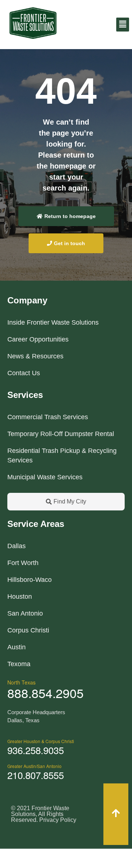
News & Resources (35, 356)
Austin (16, 647)
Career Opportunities (38, 339)
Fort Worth (22, 562)
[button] (122, 25)
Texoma (18, 664)
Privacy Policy (57, 820)
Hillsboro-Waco (29, 579)
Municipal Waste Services (44, 477)
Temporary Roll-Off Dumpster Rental (60, 434)
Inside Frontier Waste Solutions (53, 322)
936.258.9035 (35, 750)
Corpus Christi (28, 630)
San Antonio (25, 613)
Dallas (16, 546)
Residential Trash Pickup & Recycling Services (62, 455)
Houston (19, 596)
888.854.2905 (45, 693)
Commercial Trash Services (47, 417)
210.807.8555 (35, 775)
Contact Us (23, 373)
